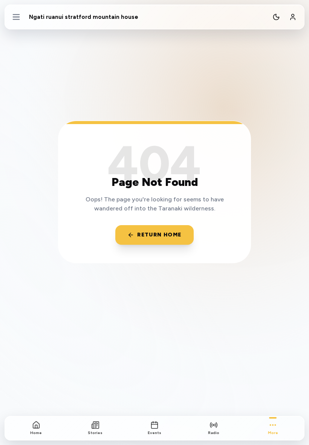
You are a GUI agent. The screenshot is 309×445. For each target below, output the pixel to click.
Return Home (159, 235)
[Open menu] (16, 17)
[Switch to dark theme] (276, 17)
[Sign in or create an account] (293, 17)
